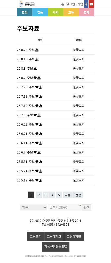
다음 (67, 195)
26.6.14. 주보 (26, 143)
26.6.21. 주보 (26, 133)
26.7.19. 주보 (26, 96)
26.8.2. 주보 (25, 77)
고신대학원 (74, 236)
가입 (80, 4)
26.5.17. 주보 (26, 180)
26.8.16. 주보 (26, 59)
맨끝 (78, 195)
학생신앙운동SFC (55, 246)
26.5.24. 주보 (26, 171)
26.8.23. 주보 (26, 49)
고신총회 (35, 236)
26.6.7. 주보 (25, 152)
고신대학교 (54, 236)
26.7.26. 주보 (26, 87)
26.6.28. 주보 (26, 124)
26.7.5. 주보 (25, 115)
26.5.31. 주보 (26, 161)
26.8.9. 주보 (25, 68)
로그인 (70, 4)
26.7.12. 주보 (26, 105)
